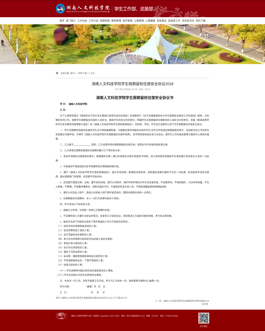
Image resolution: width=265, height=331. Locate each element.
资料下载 (200, 20)
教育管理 (116, 20)
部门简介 (71, 20)
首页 (62, 20)
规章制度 (105, 20)
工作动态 (82, 20)
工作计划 (93, 20)
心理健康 (150, 20)
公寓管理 (139, 20)
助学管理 (127, 20)
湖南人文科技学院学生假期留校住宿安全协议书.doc (86, 298)
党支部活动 (188, 20)
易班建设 (162, 20)
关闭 (205, 304)
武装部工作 (174, 20)
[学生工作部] (132, 8)
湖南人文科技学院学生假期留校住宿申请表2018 (186, 301)
